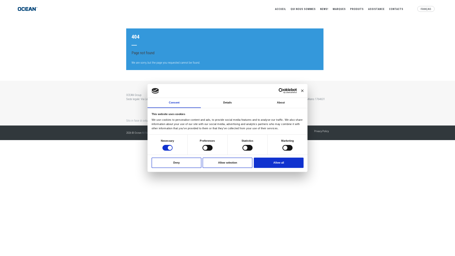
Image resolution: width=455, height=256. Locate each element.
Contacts (396, 9)
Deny (176, 162)
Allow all (278, 162)
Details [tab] (227, 102)
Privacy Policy (321, 131)
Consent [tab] (174, 102)
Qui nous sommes (303, 9)
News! (324, 9)
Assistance (376, 9)
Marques (339, 9)
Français (426, 9)
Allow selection (227, 162)
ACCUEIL (280, 9)
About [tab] (281, 102)
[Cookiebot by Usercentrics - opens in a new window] (281, 91)
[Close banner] (302, 91)
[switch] (207, 148)
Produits (357, 9)
